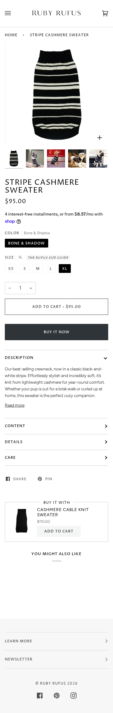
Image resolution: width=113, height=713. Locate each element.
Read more (14, 405)
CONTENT (15, 426)
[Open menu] (14, 13)
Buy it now (57, 332)
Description (19, 357)
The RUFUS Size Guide (48, 258)
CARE (10, 457)
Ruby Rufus (53, 683)
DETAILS (14, 442)
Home (11, 35)
